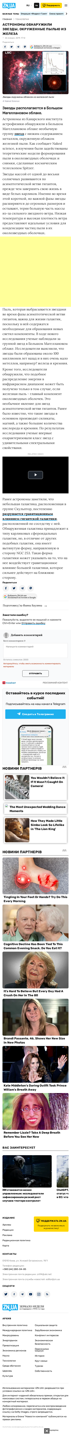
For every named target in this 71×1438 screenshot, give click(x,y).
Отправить (35, 673)
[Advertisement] (35, 272)
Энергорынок (10, 1340)
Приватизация (10, 1345)
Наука (5, 1355)
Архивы (6, 1224)
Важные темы (10, 14)
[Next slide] (66, 14)
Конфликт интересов (47, 1335)
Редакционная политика (16, 1240)
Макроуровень (10, 1335)
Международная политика (17, 1330)
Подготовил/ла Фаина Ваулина (22, 605)
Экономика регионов (14, 1350)
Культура (7, 1376)
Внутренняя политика (14, 1325)
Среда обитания (11, 1365)
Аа (36, 5)
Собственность (43, 1371)
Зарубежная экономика (48, 1330)
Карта (5, 1245)
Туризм (39, 1366)
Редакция (8, 1230)
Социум (39, 1350)
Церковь (7, 1371)
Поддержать (53, 5)
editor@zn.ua (53, 1279)
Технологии (9, 1360)
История (39, 1355)
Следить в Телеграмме (38, 714)
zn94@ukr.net (44, 1274)
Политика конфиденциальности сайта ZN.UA (22, 1427)
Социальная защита (46, 1325)
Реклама (7, 1235)
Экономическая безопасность (44, 1342)
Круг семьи (41, 1361)
